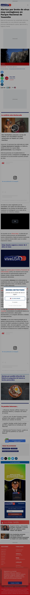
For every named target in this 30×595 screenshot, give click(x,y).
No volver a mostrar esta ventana (15, 305)
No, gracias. (15, 302)
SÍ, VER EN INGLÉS (15, 298)
